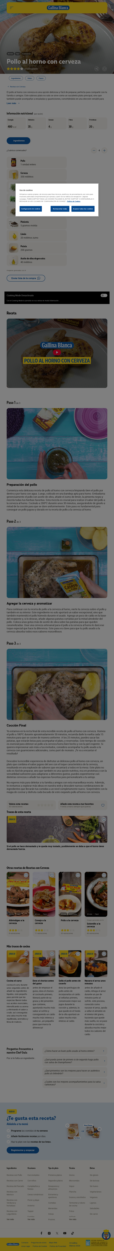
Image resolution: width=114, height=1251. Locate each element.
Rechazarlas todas (60, 209)
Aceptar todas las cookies (83, 209)
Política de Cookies (73, 201)
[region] (57, 200)
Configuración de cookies (30, 209)
